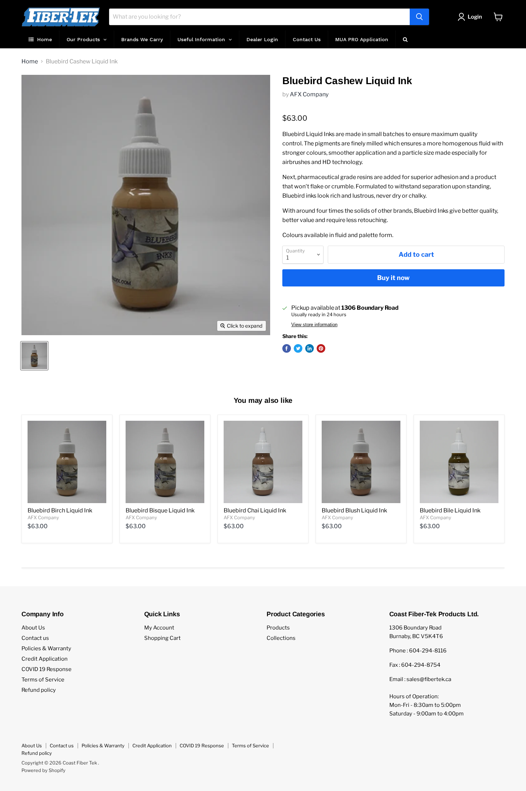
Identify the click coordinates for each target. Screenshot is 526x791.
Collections (281, 638)
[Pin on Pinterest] (321, 348)
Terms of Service (42, 679)
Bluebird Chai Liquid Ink (255, 510)
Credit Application (44, 659)
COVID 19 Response (46, 669)
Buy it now (393, 277)
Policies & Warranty (46, 648)
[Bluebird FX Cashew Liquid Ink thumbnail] (34, 356)
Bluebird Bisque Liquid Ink (160, 510)
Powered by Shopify (43, 770)
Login (475, 17)
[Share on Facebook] (286, 348)
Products (278, 627)
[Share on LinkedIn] (309, 348)
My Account (159, 627)
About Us (33, 627)
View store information (314, 324)
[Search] (419, 17)
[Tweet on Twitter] (298, 348)
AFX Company (309, 94)
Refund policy (38, 690)
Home (29, 61)
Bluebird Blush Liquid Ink (354, 510)
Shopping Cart (162, 638)
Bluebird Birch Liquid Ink (60, 510)
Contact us (35, 638)
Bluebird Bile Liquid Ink (450, 510)
